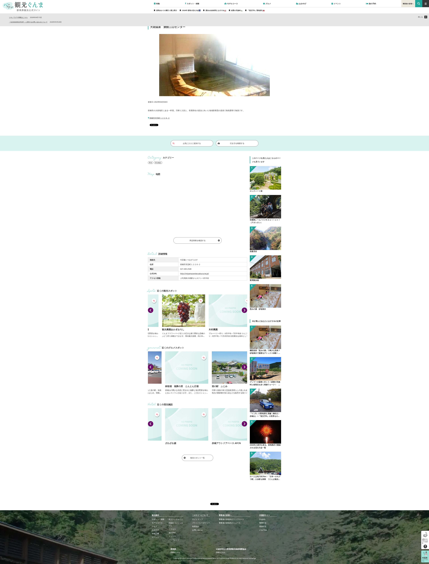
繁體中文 (262, 523)
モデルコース (157, 523)
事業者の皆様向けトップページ (231, 519)
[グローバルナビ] (425, 3)
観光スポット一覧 (197, 458)
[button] (150, 310)
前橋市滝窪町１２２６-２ (159, 118)
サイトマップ (197, 519)
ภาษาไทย (263, 530)
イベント (155, 537)
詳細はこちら (175, 552)
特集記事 (155, 533)
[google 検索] (418, 3)
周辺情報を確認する (197, 240)
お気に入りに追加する (192, 143)
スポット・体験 (158, 519)
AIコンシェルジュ (176, 519)
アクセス (172, 529)
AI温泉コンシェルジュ (176, 524)
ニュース (172, 536)
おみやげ (155, 530)
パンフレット (174, 540)
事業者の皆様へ (408, 4)
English (262, 519)
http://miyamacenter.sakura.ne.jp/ (194, 273)
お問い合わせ (197, 530)
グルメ (154, 526)
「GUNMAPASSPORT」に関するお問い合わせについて (28, 22)
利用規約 (195, 526)
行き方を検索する (237, 143)
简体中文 (262, 526)
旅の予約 (172, 532)
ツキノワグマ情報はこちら (18, 17)
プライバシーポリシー (201, 523)
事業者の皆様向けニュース (229, 523)
